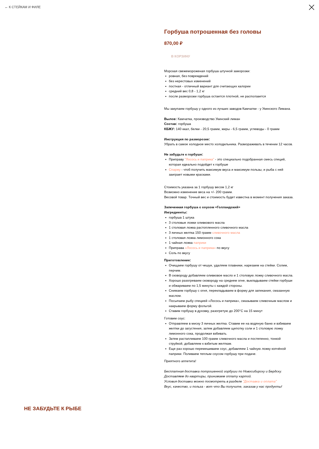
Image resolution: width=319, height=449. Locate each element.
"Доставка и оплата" (260, 381)
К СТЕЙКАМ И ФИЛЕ (25, 7)
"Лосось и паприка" (199, 159)
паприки (200, 242)
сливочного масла (226, 232)
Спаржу (175, 169)
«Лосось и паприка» (200, 248)
